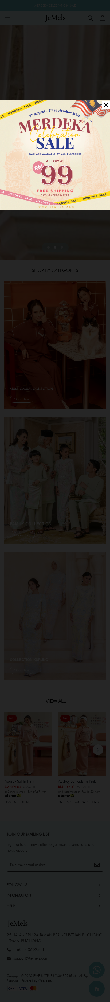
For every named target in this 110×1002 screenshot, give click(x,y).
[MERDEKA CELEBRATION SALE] (55, 154)
